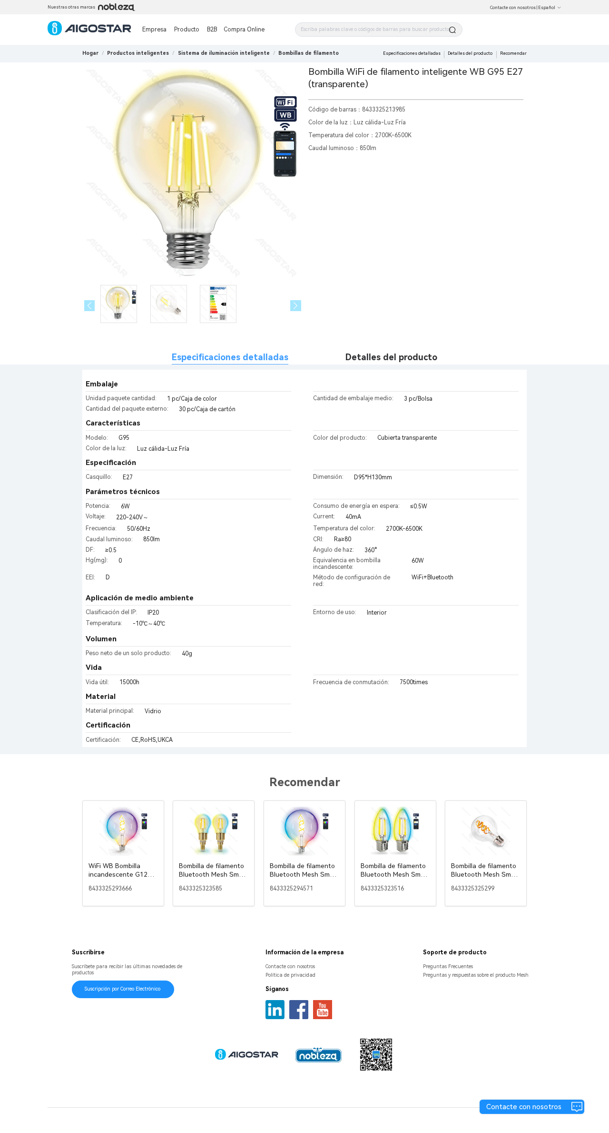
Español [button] (546, 7)
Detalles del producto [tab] (391, 357)
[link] (138, 53)
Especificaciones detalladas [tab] (230, 357)
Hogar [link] (90, 53)
